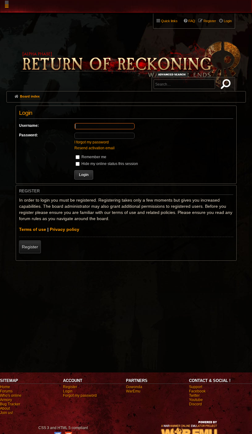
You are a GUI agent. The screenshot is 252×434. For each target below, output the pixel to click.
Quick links (169, 21)
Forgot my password (80, 395)
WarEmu (133, 391)
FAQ (191, 21)
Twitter (194, 395)
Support (195, 387)
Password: (28, 135)
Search (227, 85)
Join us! (6, 413)
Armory (6, 400)
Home (5, 387)
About (5, 408)
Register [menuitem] (209, 21)
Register (30, 246)
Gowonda (134, 387)
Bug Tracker (10, 404)
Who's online (11, 395)
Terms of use (32, 229)
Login (68, 391)
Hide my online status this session (109, 164)
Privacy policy (64, 229)
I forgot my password (91, 142)
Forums (6, 391)
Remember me (93, 157)
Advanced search (172, 74)
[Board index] (130, 49)
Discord (195, 404)
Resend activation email (94, 148)
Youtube (196, 400)
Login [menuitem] (228, 21)
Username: (29, 125)
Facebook (197, 391)
